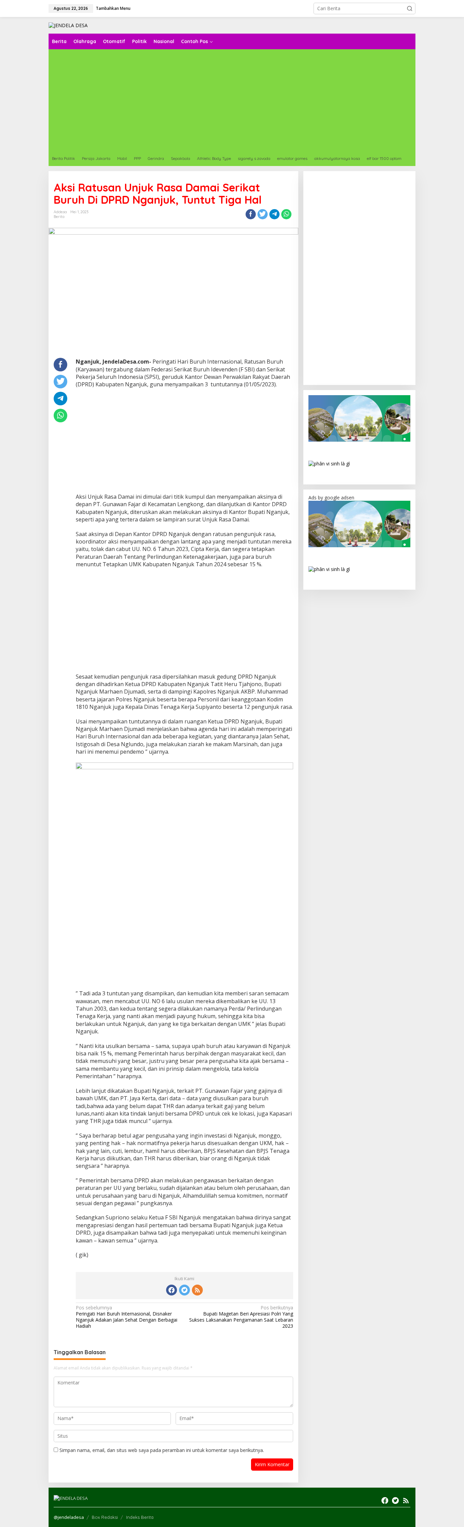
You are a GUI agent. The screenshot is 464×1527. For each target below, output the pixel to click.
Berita (59, 216)
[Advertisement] (252, 100)
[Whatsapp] (286, 214)
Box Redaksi (105, 1517)
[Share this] (251, 214)
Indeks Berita (140, 1517)
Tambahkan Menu (113, 8)
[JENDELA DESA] (68, 25)
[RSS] (197, 1290)
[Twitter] (184, 1290)
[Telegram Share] (274, 214)
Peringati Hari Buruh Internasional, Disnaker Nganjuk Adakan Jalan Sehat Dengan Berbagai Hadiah (126, 1317)
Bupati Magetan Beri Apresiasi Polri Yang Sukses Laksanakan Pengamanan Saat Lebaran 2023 (241, 1317)
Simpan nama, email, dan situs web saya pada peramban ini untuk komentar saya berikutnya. (161, 1450)
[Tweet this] (262, 214)
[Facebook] (171, 1290)
